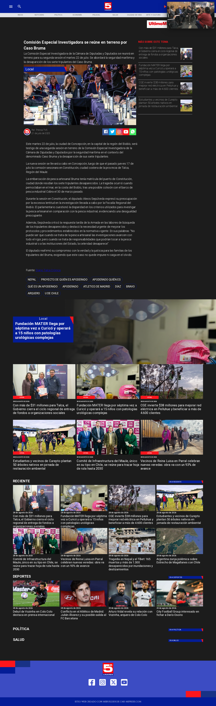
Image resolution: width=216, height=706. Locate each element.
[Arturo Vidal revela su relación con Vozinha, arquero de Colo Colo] (132, 606)
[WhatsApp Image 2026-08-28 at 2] (108, 454)
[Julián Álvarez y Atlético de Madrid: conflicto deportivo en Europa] (84, 606)
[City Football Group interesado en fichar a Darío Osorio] (180, 606)
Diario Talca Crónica (48, 270)
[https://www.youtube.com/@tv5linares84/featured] (126, 131)
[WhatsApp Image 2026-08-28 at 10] (172, 454)
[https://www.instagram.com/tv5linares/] (119, 131)
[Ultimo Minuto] (165, 29)
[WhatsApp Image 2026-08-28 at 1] (186, 59)
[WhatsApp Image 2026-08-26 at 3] (186, 111)
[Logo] (108, 10)
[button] (32, 279)
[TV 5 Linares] (19, 10)
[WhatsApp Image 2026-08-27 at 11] (172, 398)
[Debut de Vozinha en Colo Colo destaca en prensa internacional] (36, 606)
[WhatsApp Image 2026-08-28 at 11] (108, 398)
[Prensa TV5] (27, 135)
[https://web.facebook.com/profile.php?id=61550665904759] (92, 692)
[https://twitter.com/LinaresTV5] (113, 692)
